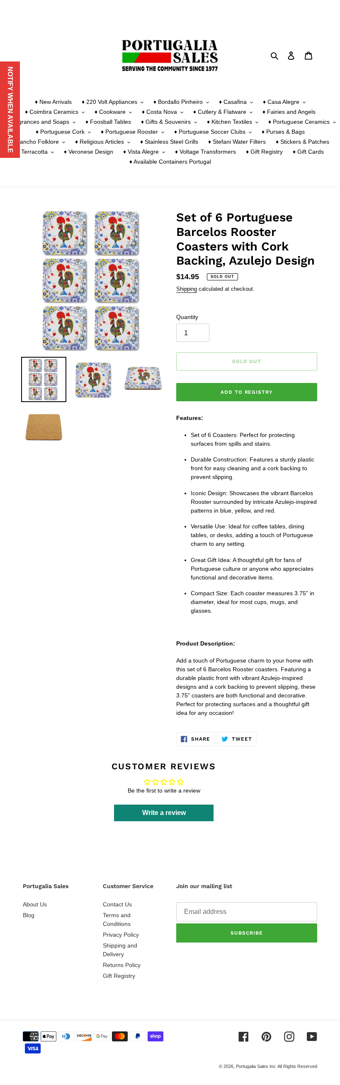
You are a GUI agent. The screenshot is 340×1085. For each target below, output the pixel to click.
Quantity (187, 317)
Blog (28, 915)
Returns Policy (122, 965)
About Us (35, 904)
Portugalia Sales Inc (256, 1066)
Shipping (186, 289)
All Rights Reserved (297, 1066)
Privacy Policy (121, 934)
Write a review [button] (164, 812)
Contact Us (117, 904)
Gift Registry (119, 975)
